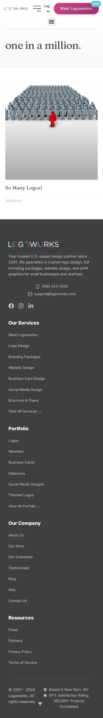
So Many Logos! (23, 187)
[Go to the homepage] (15, 8)
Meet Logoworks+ (76, 8)
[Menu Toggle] (37, 8)
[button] (51, 21)
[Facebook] (11, 306)
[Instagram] (21, 306)
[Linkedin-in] (31, 306)
